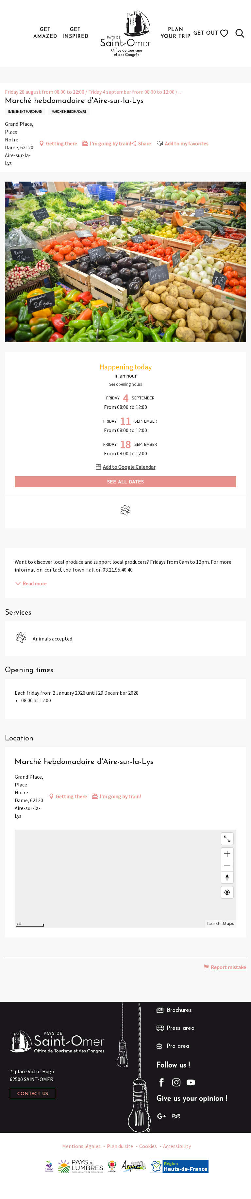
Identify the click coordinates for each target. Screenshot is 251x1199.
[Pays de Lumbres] (80, 1165)
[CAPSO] (49, 1165)
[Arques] (134, 1165)
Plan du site (120, 1146)
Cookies (148, 1146)
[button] (240, 33)
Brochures (179, 1010)
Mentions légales (81, 1146)
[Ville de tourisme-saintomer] (112, 1165)
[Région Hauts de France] (179, 1165)
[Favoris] (225, 33)
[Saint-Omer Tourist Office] (125, 33)
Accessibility (177, 1146)
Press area (180, 1028)
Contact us (32, 1094)
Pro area (178, 1046)
